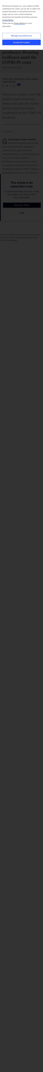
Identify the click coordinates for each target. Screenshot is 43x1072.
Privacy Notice (19, 23)
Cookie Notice (7, 20)
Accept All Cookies (21, 42)
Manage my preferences (21, 36)
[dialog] (21, 25)
